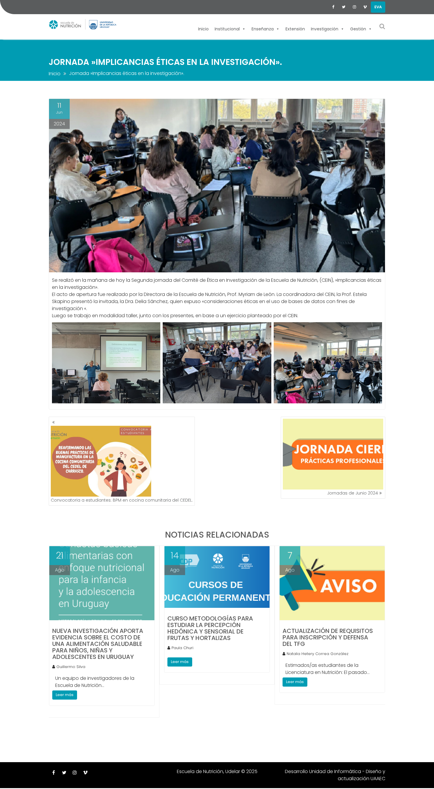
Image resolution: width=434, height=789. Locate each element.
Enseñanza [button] (263, 28)
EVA (378, 7)
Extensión (295, 28)
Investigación (324, 28)
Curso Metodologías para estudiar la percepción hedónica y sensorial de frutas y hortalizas (210, 628)
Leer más (65, 695)
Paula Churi (182, 648)
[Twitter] (343, 7)
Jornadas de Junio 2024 (352, 493)
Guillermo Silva (70, 666)
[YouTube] (365, 7)
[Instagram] (354, 7)
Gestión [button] (358, 28)
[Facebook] (333, 7)
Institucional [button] (227, 28)
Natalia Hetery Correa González (317, 654)
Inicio (203, 28)
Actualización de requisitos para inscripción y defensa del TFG (328, 637)
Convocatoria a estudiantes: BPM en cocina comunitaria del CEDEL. (122, 500)
